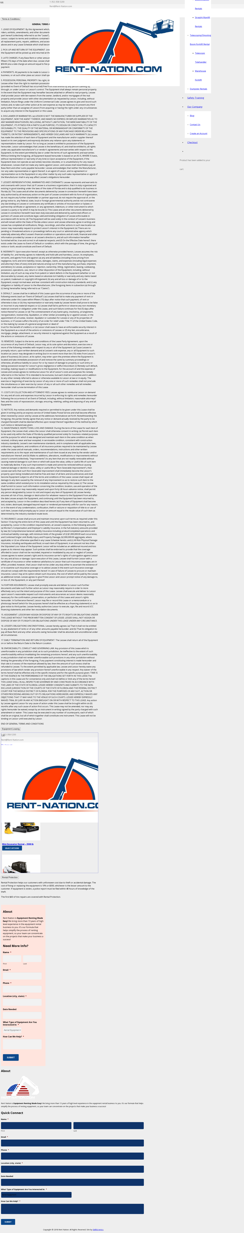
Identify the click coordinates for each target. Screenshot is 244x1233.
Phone (7, 983)
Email (7, 970)
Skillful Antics (98, 1229)
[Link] (115, 85)
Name (7, 952)
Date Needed (9, 1009)
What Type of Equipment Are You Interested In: (20, 1023)
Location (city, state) (15, 996)
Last (25, 964)
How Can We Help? (13, 1036)
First (5, 964)
